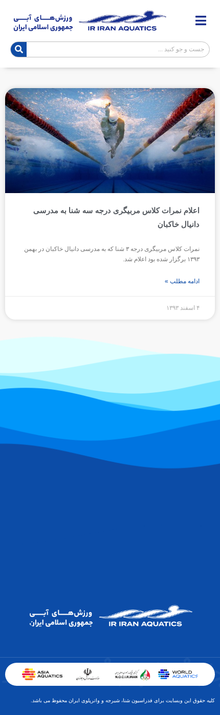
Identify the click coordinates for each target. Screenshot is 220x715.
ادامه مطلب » (182, 281)
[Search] (19, 49)
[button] (201, 21)
